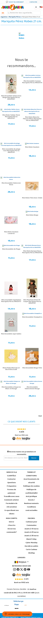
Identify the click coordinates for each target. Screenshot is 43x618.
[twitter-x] (21, 570)
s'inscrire (11, 525)
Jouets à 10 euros (31, 529)
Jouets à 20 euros (31, 532)
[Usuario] (36, 7)
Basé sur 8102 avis (21, 433)
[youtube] (28, 570)
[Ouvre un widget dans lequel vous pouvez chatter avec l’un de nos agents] (17, 614)
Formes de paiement (11, 491)
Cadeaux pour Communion (31, 523)
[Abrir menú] (3, 13)
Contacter (11, 479)
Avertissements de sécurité (31, 481)
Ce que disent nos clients (11, 512)
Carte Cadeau (31, 549)
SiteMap (31, 553)
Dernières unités (31, 546)
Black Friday (31, 539)
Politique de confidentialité (31, 491)
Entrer (11, 522)
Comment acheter (11, 500)
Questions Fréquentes (11, 484)
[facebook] (18, 570)
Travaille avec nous (11, 496)
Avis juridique (31, 496)
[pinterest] (25, 570)
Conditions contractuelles (31, 508)
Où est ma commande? (12, 530)
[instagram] (14, 570)
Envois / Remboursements (31, 501)
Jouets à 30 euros (31, 536)
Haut (40, 416)
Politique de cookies (31, 486)
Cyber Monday (31, 543)
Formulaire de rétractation (11, 505)
